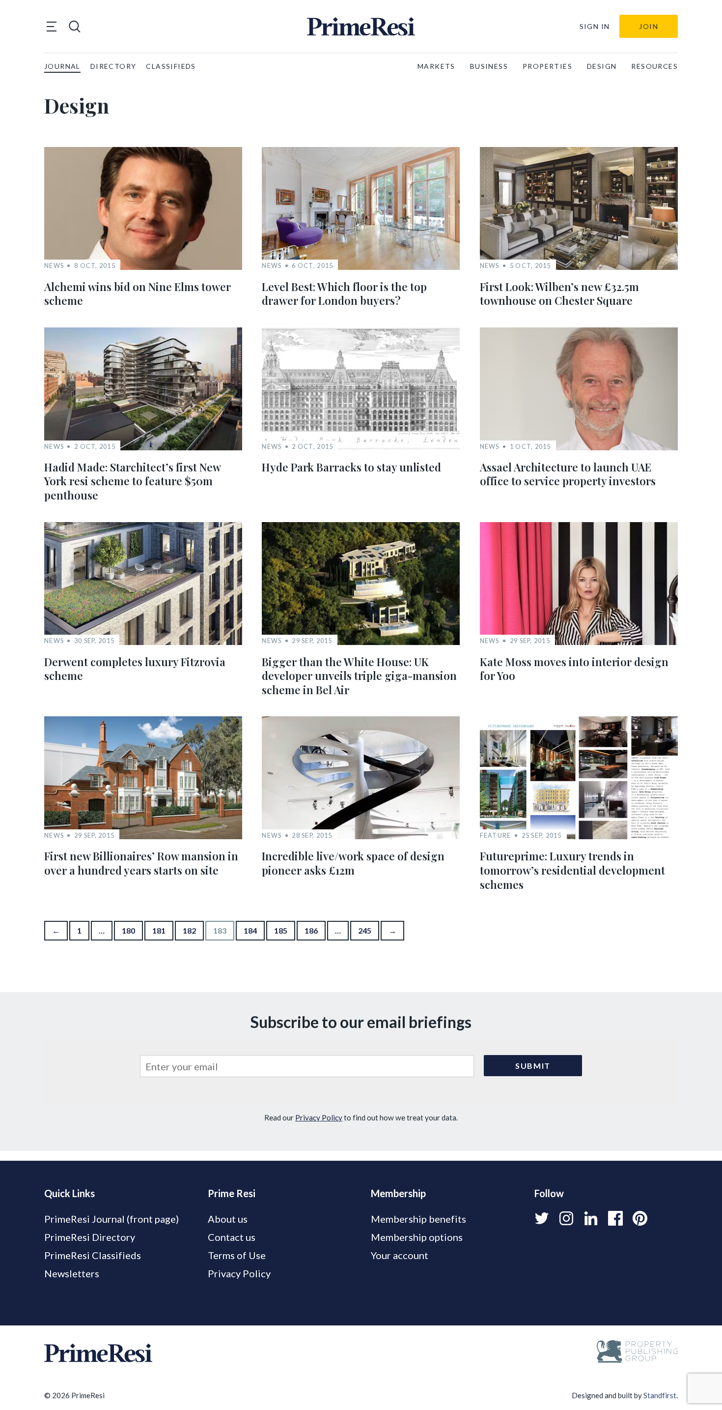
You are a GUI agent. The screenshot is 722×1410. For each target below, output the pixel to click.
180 (128, 930)
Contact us (231, 1237)
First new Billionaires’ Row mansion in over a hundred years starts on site (141, 863)
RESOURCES (654, 66)
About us (228, 1219)
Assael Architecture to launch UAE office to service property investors (568, 474)
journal (62, 66)
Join (648, 26)
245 (364, 930)
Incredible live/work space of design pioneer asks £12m (353, 863)
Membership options (417, 1237)
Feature (495, 835)
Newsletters (71, 1273)
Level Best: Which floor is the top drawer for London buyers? (344, 293)
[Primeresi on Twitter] (541, 1218)
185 (280, 930)
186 (311, 930)
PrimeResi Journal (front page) (111, 1219)
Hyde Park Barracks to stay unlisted (351, 467)
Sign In (595, 26)
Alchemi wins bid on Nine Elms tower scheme (137, 293)
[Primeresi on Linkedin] (590, 1218)
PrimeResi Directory (89, 1237)
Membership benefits (418, 1219)
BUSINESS (489, 66)
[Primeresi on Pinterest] (640, 1218)
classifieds (170, 66)
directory (113, 66)
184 (250, 930)
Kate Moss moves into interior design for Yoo (574, 668)
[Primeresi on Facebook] (615, 1218)
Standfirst (659, 1395)
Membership (398, 1193)
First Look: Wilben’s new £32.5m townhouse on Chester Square (559, 293)
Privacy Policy (318, 1117)
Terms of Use (237, 1255)
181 (159, 930)
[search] (75, 26)
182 (189, 930)
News (54, 265)
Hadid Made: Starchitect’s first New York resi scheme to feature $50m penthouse (132, 481)
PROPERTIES (547, 66)
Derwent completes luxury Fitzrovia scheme (134, 668)
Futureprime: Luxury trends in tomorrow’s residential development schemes (572, 870)
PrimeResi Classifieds (92, 1255)
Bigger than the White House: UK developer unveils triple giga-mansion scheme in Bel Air (359, 675)
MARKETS (436, 66)
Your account (399, 1255)
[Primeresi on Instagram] (566, 1218)
